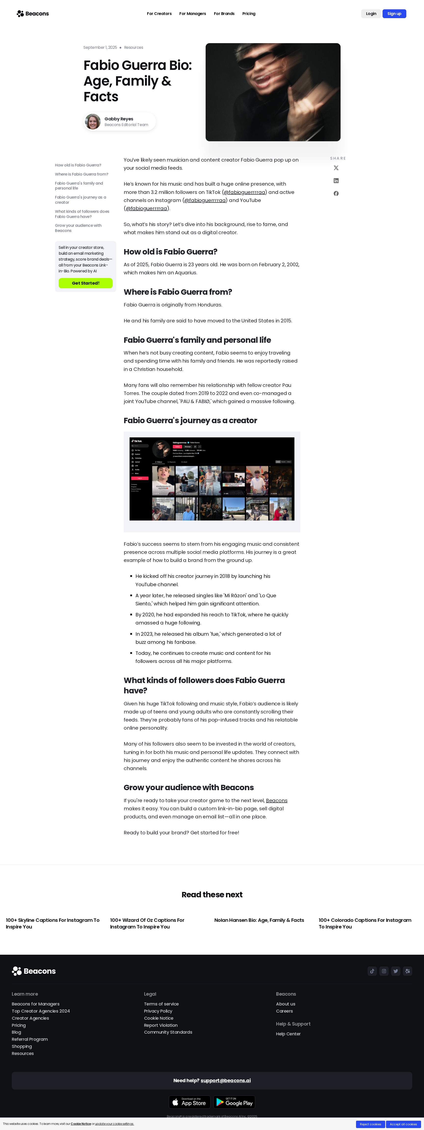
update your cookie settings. (114, 1124)
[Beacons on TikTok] (371, 971)
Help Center (288, 1034)
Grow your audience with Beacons (78, 228)
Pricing (248, 13)
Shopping (22, 1046)
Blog (16, 1032)
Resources (23, 1053)
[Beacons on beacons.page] (406, 971)
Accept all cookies (403, 1124)
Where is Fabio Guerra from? (81, 174)
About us (285, 1004)
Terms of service (161, 1004)
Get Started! (86, 283)
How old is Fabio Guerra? (78, 165)
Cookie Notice (158, 1018)
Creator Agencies (30, 1018)
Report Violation (161, 1025)
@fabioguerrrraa (244, 192)
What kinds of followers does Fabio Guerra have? (82, 214)
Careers (284, 1011)
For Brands (224, 13)
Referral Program (30, 1039)
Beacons (277, 800)
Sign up (394, 13)
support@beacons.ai (226, 1081)
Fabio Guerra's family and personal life (79, 186)
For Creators (159, 13)
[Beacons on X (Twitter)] (394, 971)
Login (371, 13)
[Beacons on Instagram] (383, 971)
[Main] (33, 14)
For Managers (192, 13)
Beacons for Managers (35, 1004)
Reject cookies (370, 1124)
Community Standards (168, 1032)
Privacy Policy (158, 1011)
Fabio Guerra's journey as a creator (80, 200)
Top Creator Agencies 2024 (41, 1011)
